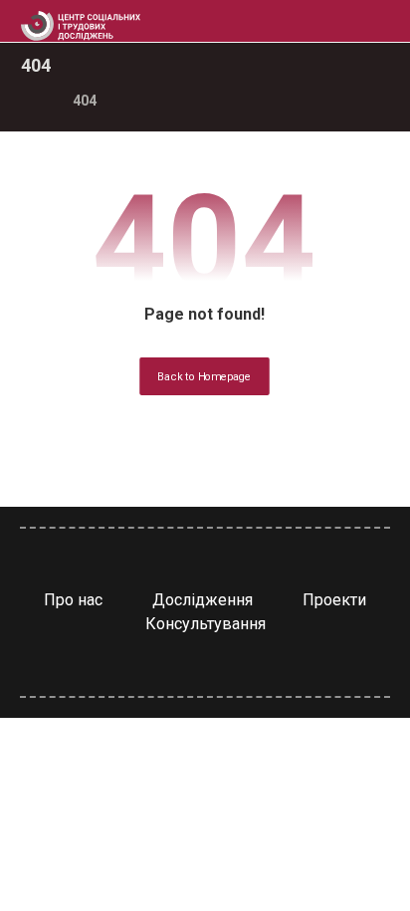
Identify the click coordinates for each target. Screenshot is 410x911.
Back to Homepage (205, 376)
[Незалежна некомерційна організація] (80, 26)
